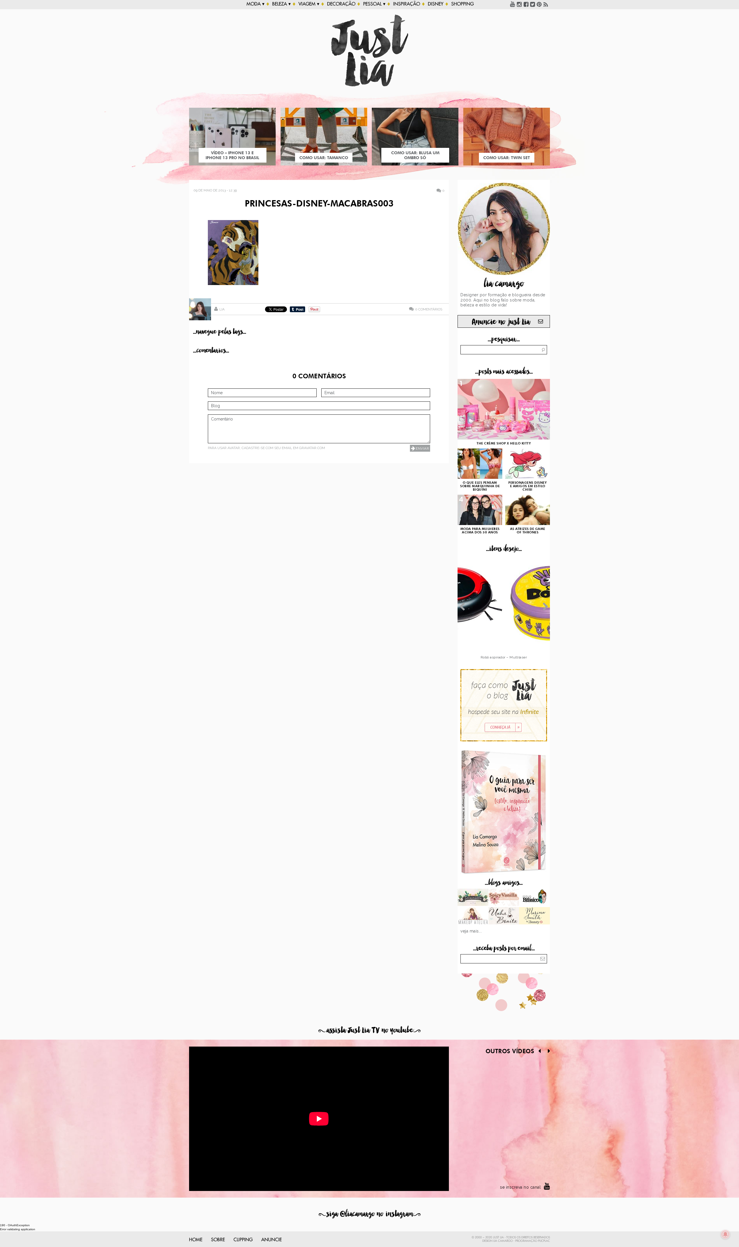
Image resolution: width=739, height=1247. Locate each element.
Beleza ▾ (281, 4)
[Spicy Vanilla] (503, 898)
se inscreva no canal (520, 1187)
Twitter (532, 4)
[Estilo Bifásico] (534, 898)
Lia (222, 309)
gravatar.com (312, 448)
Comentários (428, 309)
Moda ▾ (255, 4)
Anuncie (271, 1239)
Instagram (519, 4)
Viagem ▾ (308, 4)
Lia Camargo (503, 1240)
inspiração (406, 4)
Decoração (341, 4)
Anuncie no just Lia (501, 321)
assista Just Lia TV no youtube (369, 1030)
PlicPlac (544, 1240)
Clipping (243, 1239)
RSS (545, 4)
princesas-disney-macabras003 (319, 204)
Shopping (462, 4)
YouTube (512, 4)
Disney (435, 4)
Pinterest (539, 4)
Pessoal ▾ (374, 4)
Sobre (218, 1239)
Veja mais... (471, 931)
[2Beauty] (534, 916)
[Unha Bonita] (503, 916)
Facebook (526, 4)
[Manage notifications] (725, 1234)
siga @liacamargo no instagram (369, 1214)
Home (195, 1239)
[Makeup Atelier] (473, 916)
